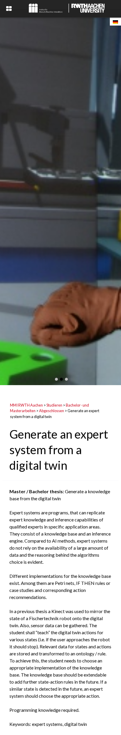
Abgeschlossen (51, 410)
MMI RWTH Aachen (26, 405)
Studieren (54, 405)
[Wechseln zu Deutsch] (115, 22)
